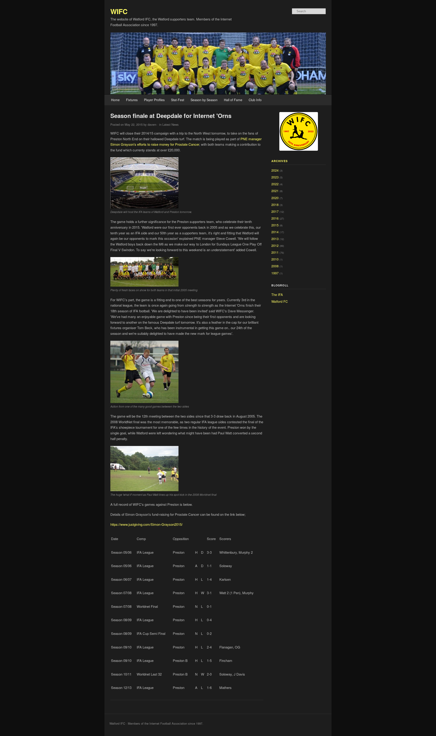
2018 (275, 204)
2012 (275, 245)
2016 (275, 218)
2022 (275, 184)
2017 (275, 211)
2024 (275, 170)
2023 (275, 177)
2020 (275, 197)
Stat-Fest (177, 100)
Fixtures (132, 100)
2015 (275, 225)
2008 (275, 266)
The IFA (277, 294)
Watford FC (279, 301)
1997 (275, 273)
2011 (275, 252)
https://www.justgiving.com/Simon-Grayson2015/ (146, 524)
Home (115, 100)
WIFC (119, 11)
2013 (275, 238)
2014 (275, 232)
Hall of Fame (233, 100)
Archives (279, 161)
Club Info (255, 100)
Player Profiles (154, 100)
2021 (275, 190)
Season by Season (204, 100)
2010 (275, 259)
